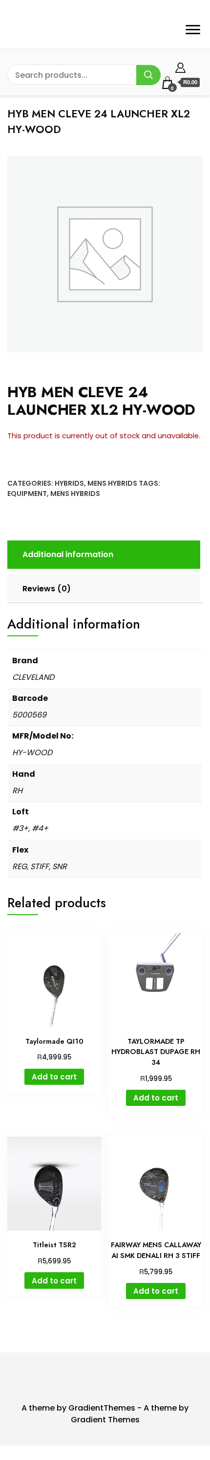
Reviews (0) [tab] (46, 588)
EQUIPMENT (27, 493)
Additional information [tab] (67, 554)
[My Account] (180, 66)
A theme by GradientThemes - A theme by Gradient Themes (105, 1413)
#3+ (20, 828)
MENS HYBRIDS (75, 493)
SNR (59, 866)
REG (19, 866)
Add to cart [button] (54, 1077)
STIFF (39, 866)
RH (17, 790)
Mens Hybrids (112, 483)
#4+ (40, 828)
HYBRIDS (69, 483)
